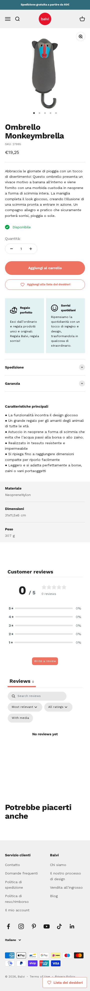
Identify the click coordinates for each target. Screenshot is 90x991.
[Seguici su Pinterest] (33, 926)
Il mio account (17, 910)
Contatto (12, 865)
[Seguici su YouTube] (46, 926)
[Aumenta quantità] (30, 249)
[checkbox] (20, 718)
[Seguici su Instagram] (21, 926)
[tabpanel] (45, 740)
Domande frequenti (21, 873)
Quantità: (12, 239)
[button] (45, 608)
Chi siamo (58, 865)
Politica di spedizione (14, 884)
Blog (54, 896)
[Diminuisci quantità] (11, 249)
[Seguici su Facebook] (8, 926)
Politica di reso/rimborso (17, 898)
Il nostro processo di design (65, 876)
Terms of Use (40, 976)
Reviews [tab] (22, 681)
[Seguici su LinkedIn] (72, 926)
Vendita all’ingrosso (66, 887)
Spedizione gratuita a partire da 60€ (45, 4)
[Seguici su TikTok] (59, 926)
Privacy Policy (65, 976)
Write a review (45, 661)
